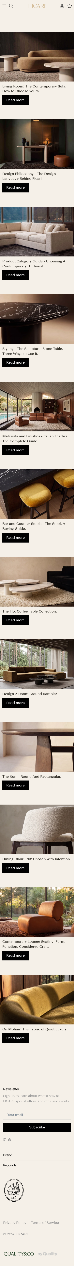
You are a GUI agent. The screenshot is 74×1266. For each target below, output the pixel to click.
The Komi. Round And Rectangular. (31, 776)
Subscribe (37, 1127)
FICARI (22, 1234)
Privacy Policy (14, 1222)
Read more (15, 100)
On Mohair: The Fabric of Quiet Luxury (34, 1029)
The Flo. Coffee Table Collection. (29, 611)
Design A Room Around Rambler (29, 694)
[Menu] (4, 5)
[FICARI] (37, 6)
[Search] (13, 5)
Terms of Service (45, 1222)
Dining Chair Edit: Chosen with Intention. (36, 859)
